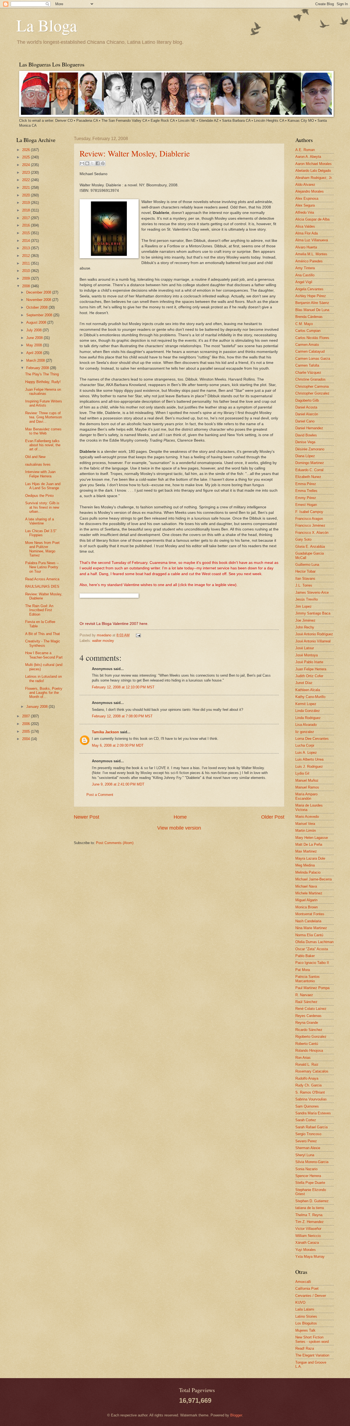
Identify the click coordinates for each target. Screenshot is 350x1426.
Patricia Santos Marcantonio (307, 979)
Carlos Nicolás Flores (312, 338)
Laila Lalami (304, 1309)
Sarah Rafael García (311, 1127)
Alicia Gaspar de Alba (312, 219)
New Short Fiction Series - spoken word (312, 1339)
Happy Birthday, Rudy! (43, 382)
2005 (26, 731)
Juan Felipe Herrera (310, 669)
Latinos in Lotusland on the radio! (43, 678)
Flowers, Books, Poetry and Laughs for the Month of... (43, 692)
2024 (26, 165)
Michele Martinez (308, 893)
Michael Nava (306, 886)
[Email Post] (137, 635)
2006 (26, 724)
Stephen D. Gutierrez (312, 1201)
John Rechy (304, 627)
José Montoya (306, 655)
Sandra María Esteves (313, 1113)
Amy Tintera (305, 268)
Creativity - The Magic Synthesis (42, 643)
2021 (26, 188)
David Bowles (306, 435)
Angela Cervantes (309, 289)
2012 (26, 256)
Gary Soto (303, 539)
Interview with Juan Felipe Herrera (40, 474)
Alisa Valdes (305, 226)
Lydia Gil (302, 773)
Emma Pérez (305, 484)
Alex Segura (305, 205)
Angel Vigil (303, 282)
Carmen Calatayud (310, 351)
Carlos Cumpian (307, 331)
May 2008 (34, 345)
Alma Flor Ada (306, 233)
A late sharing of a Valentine (39, 521)
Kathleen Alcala (307, 690)
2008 (26, 286)
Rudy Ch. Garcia (308, 1085)
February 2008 (38, 368)
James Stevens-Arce (312, 592)
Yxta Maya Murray (310, 1256)
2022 (26, 180)
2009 (26, 278)
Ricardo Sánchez (308, 1030)
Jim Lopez (303, 606)
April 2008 (34, 353)
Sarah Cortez (305, 1120)
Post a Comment (99, 795)
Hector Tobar (305, 571)
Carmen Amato (307, 345)
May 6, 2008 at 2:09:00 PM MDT (118, 745)
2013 (26, 248)
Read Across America (42, 579)
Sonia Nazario (306, 1169)
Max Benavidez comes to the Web (43, 431)
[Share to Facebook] (97, 163)
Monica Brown (306, 907)
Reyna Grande (306, 1023)
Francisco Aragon (309, 519)
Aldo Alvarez (305, 184)
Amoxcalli (303, 1282)
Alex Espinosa (306, 198)
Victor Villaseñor (308, 1229)
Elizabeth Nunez (308, 477)
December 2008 (39, 292)
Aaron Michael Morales (313, 164)
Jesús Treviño (306, 599)
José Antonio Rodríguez (314, 634)
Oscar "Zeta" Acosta (311, 949)
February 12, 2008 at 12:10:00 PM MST (123, 687)
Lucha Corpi (304, 745)
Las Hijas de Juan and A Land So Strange (42, 486)
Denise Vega (305, 442)
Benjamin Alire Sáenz (312, 303)
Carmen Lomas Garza (312, 358)
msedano (104, 635)
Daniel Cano (304, 421)
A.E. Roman (305, 150)
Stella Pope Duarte (310, 1183)
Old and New (35, 457)
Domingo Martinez (309, 463)
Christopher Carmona (312, 386)
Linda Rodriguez (308, 718)
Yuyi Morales (305, 1250)
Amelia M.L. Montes (311, 254)
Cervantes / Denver (310, 1296)
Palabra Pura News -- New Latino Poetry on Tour (42, 567)
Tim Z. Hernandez (309, 1222)
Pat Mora (302, 970)
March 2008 (36, 360)
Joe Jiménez (305, 620)
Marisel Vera (305, 824)
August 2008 (36, 322)
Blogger (236, 1415)
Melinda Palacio (307, 872)
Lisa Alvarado (306, 725)
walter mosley (103, 641)
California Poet (307, 1288)
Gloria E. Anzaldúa (310, 546)
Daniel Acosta (306, 407)
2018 (26, 210)
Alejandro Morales (309, 191)
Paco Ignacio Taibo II (312, 963)
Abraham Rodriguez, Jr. (313, 178)
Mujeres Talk (305, 1330)
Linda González (307, 711)
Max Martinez (306, 851)
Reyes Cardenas (308, 1016)
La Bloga (46, 25)
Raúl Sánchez (306, 1002)
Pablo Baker (305, 956)
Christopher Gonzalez (312, 393)
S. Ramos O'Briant (310, 1092)
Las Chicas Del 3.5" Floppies (41, 533)
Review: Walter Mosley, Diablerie (135, 153)
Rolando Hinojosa (309, 1050)
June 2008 (35, 338)
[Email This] (82, 163)
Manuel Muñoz (307, 780)
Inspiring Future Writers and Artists (43, 403)
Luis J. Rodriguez (309, 766)
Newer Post (86, 817)
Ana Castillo (304, 275)
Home (180, 817)
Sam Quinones (307, 1106)
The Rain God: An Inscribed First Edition (39, 610)
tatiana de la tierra (309, 1208)
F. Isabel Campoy (309, 512)
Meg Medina (305, 865)
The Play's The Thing (42, 374)
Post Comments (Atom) (114, 843)
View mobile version (179, 828)
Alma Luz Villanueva (311, 240)
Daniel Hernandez (309, 428)
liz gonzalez (304, 732)
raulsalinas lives (38, 464)
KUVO (300, 1302)
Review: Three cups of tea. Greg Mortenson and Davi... (43, 417)
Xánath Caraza (307, 1242)
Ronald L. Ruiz (307, 1064)
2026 (26, 150)
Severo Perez (306, 1141)
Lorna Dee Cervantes (312, 739)
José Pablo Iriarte (309, 662)
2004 (26, 739)
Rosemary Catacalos (311, 1071)
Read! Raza (304, 1348)
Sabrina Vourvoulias (311, 1099)
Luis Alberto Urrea (309, 759)
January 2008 (37, 707)
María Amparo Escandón (306, 796)
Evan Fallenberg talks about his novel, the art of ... (42, 445)
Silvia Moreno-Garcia (311, 1162)
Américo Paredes (309, 261)
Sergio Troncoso (308, 1134)
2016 (26, 225)
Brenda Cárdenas (309, 317)
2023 (26, 172)
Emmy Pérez (305, 498)
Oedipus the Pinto (39, 496)
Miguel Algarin (306, 900)
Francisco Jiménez (310, 525)
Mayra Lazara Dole (310, 858)
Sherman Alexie (307, 1148)
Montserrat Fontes (309, 914)
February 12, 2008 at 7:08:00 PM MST (122, 716)
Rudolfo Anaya (306, 1078)
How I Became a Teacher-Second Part (44, 655)
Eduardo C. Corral (309, 470)
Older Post (272, 817)
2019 (26, 203)
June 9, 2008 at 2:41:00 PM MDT (118, 784)
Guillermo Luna (307, 565)
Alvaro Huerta (306, 247)
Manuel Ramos (307, 787)
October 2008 (37, 307)
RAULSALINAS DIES (42, 586)
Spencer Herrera (308, 1176)
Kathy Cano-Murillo (310, 697)
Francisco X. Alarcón (311, 533)
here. (143, 624)
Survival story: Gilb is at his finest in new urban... (42, 507)
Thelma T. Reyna (308, 1215)
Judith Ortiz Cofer (309, 676)
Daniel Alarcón (306, 414)
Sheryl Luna (304, 1155)
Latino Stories (306, 1316)
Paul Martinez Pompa (312, 988)
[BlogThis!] (87, 163)
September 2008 (39, 315)
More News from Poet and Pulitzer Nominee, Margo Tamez (42, 549)
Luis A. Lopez (306, 752)
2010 (26, 271)
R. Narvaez (304, 995)
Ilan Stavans (305, 578)
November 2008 (39, 300)
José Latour (304, 648)
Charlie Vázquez (308, 372)
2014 (26, 241)
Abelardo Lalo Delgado (313, 171)
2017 (26, 218)
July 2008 (34, 330)
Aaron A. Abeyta (308, 157)
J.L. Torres (303, 585)
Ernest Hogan (306, 505)
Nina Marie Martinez (311, 928)
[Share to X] (92, 163)
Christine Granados (310, 379)
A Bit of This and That (42, 634)
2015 (26, 233)
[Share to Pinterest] (103, 163)
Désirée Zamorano (309, 449)
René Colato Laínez (310, 1009)
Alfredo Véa (304, 212)
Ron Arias (303, 1058)
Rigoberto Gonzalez (310, 1036)
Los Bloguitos (306, 1323)
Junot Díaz (304, 683)
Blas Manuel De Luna (312, 310)
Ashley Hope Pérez (310, 296)
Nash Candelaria (308, 921)
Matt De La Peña (308, 844)
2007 (26, 716)
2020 (26, 195)
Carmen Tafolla (307, 365)
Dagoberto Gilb (307, 400)
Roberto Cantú (306, 1044)
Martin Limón (305, 830)
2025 (26, 157)
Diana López (305, 456)
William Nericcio (308, 1236)
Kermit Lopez (305, 704)
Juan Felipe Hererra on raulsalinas (43, 391)
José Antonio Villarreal (313, 641)
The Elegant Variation (312, 1355)
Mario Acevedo (307, 817)
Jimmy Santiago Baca (312, 613)
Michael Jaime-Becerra (313, 879)
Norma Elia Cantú (309, 935)
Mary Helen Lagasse (311, 838)
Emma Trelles (306, 491)
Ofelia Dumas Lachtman (314, 942)
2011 (26, 263)
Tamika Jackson (105, 732)
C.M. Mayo (304, 324)
